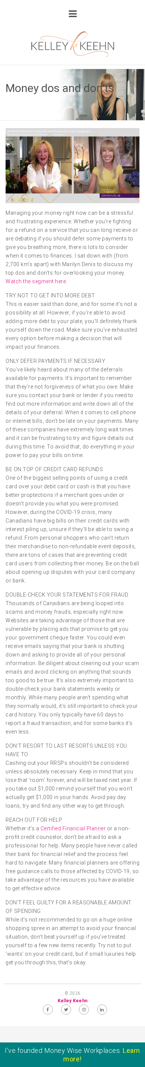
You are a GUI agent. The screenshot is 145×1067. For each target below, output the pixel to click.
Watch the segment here (36, 281)
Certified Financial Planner (73, 828)
